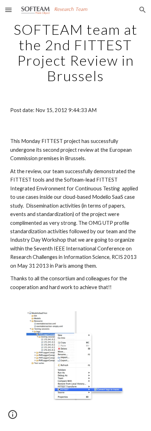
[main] (75, 52)
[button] (8, 9)
